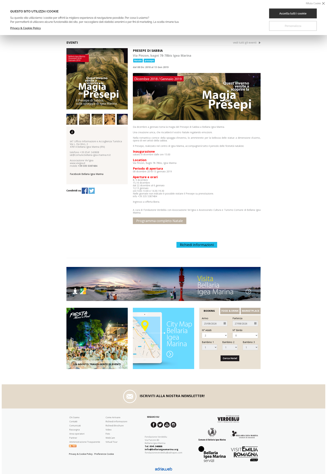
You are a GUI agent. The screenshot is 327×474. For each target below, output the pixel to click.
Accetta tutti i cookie (293, 13)
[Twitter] (92, 191)
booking (209, 310)
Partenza (237, 318)
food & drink (230, 310)
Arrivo (205, 318)
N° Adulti (207, 330)
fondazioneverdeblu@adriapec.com (163, 452)
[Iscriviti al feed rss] (72, 445)
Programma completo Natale (159, 220)
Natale (138, 60)
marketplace (250, 310)
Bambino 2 (228, 342)
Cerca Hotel (230, 358)
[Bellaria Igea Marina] (163, 284)
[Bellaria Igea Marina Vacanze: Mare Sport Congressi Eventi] (244, 437)
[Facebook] (85, 191)
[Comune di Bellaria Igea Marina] (212, 437)
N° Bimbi (237, 330)
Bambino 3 (249, 342)
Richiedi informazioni (197, 244)
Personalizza (293, 26)
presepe (149, 60)
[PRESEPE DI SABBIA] (97, 78)
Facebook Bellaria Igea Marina (86, 174)
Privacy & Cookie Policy (25, 28)
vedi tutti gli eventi (244, 42)
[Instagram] (173, 425)
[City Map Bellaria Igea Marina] (163, 338)
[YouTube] (167, 425)
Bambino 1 (208, 342)
